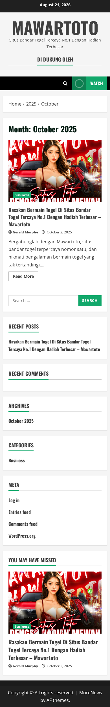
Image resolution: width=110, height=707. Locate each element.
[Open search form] (65, 83)
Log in (13, 500)
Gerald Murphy (25, 232)
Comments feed (23, 523)
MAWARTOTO (55, 27)
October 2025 (21, 420)
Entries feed (19, 512)
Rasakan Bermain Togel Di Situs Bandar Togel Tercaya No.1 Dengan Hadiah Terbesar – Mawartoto (55, 171)
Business (21, 194)
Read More (25, 277)
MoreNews (90, 693)
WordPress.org (22, 535)
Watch (96, 83)
